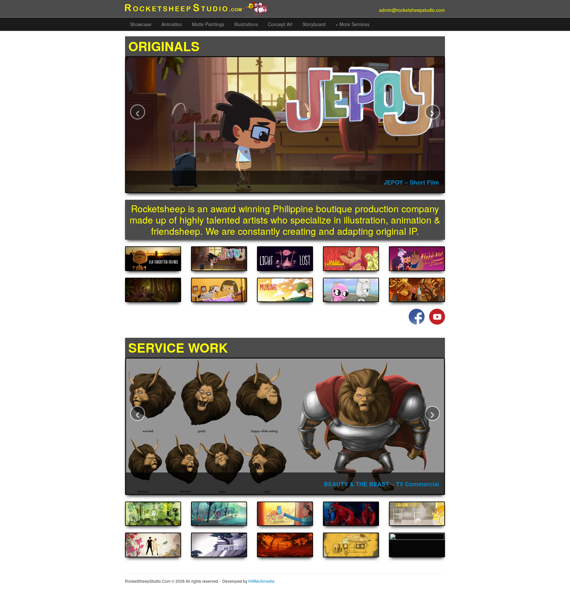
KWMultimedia (261, 581)
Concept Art (280, 24)
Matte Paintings (208, 24)
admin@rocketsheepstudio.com (412, 10)
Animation (171, 24)
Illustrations (246, 24)
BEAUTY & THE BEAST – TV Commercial (381, 484)
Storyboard (314, 24)
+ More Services (352, 24)
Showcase (140, 24)
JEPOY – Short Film (411, 182)
